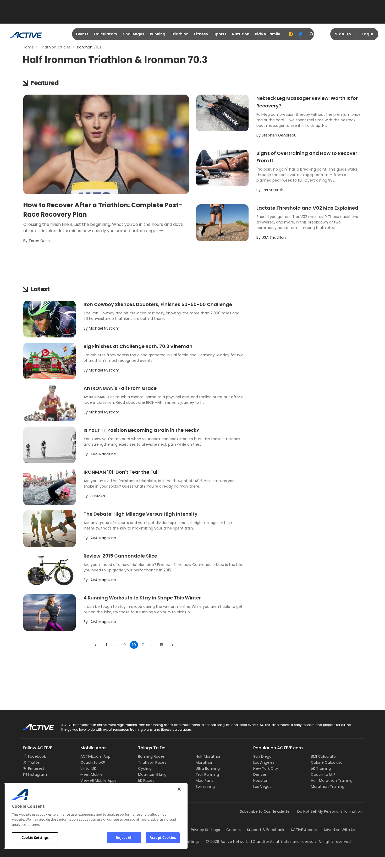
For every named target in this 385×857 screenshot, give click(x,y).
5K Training (321, 768)
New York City (265, 768)
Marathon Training (327, 786)
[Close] (179, 789)
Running (157, 34)
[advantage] (291, 34)
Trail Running (207, 774)
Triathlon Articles (55, 47)
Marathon (204, 762)
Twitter (34, 762)
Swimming (205, 786)
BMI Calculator (324, 756)
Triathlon (180, 34)
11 (143, 644)
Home (28, 47)
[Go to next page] (172, 645)
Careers (233, 829)
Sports (220, 34)
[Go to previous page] (96, 645)
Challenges (133, 34)
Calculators (105, 34)
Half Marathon (209, 756)
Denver (259, 774)
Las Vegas (262, 786)
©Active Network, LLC (231, 841)
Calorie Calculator (327, 762)
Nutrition (240, 34)
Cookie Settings (34, 837)
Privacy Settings (205, 829)
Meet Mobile (91, 774)
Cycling (145, 768)
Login (367, 34)
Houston (260, 780)
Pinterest (36, 768)
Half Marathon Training (332, 780)
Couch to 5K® (92, 762)
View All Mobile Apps (98, 780)
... (115, 644)
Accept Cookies (163, 837)
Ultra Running (208, 768)
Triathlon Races (152, 762)
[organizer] (301, 34)
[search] (312, 34)
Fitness (201, 34)
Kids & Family (267, 34)
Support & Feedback (265, 829)
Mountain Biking (152, 774)
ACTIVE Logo (34, 725)
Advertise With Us (339, 829)
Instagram (37, 774)
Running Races (151, 756)
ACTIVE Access (303, 829)
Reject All (124, 837)
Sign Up (343, 34)
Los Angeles (263, 762)
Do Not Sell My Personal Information (329, 811)
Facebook (37, 756)
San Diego (262, 756)
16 (161, 644)
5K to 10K (88, 768)
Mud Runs (204, 780)
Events (82, 34)
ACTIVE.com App (95, 756)
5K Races (146, 780)
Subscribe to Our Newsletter (265, 811)
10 (134, 644)
